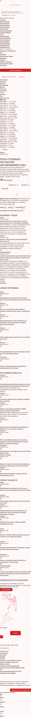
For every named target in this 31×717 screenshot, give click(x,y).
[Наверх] (1, 636)
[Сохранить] (1, 295)
